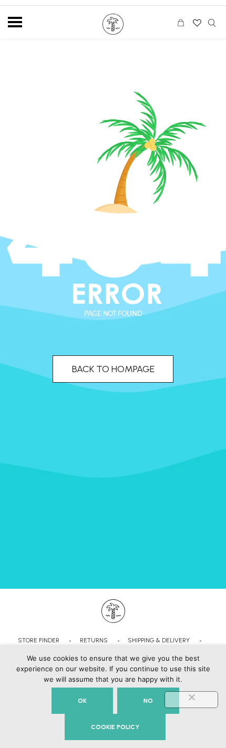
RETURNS (94, 640)
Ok (82, 700)
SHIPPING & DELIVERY (159, 640)
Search (211, 23)
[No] (191, 699)
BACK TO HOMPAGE (113, 369)
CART (183, 24)
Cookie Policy (115, 727)
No (148, 700)
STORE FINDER (38, 640)
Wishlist (196, 19)
